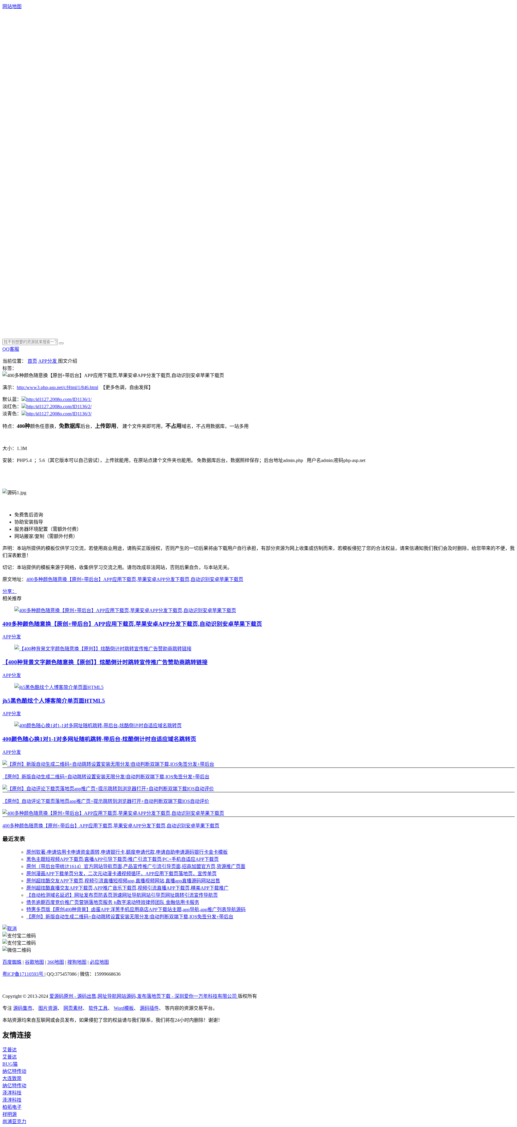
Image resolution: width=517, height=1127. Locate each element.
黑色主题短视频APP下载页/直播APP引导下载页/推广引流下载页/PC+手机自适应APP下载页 (122, 859)
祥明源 (9, 1114)
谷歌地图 (34, 962)
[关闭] (9, 928)
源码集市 (22, 1008)
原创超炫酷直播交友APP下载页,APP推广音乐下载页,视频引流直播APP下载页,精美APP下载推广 (127, 887)
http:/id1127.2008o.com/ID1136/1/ (59, 399)
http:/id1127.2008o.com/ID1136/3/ (59, 413)
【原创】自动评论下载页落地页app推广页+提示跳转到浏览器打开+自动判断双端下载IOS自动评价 (105, 801)
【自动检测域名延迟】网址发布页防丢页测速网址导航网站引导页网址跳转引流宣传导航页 (122, 895)
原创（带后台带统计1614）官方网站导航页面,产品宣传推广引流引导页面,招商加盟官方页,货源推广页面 (135, 866)
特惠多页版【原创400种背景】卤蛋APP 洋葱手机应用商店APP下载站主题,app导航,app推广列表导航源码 (136, 909)
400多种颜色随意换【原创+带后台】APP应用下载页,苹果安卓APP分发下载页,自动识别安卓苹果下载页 (134, 579)
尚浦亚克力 (14, 1121)
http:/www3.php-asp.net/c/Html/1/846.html (57, 387)
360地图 (55, 962)
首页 (32, 361)
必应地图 (99, 962)
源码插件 (149, 1008)
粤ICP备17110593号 (23, 974)
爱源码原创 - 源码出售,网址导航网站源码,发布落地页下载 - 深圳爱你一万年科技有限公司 (143, 996)
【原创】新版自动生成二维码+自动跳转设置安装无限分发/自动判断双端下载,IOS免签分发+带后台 (105, 776)
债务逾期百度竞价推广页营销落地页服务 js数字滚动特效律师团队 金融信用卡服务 (112, 902)
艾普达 (9, 1049)
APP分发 (48, 361)
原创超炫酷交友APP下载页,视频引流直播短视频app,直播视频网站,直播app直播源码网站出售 (123, 880)
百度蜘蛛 (12, 962)
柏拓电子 (12, 1107)
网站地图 (12, 6)
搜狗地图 (76, 962)
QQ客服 (10, 349)
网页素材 (73, 1008)
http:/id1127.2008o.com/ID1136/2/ (59, 406)
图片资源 (47, 1008)
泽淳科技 (12, 1092)
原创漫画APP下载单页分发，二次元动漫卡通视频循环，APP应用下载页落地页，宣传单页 (121, 873)
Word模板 (124, 1008)
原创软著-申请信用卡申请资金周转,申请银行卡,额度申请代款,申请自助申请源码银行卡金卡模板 (127, 852)
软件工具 (98, 1008)
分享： (9, 591)
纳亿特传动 (14, 1071)
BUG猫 (10, 1064)
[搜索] (61, 343)
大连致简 (12, 1078)
